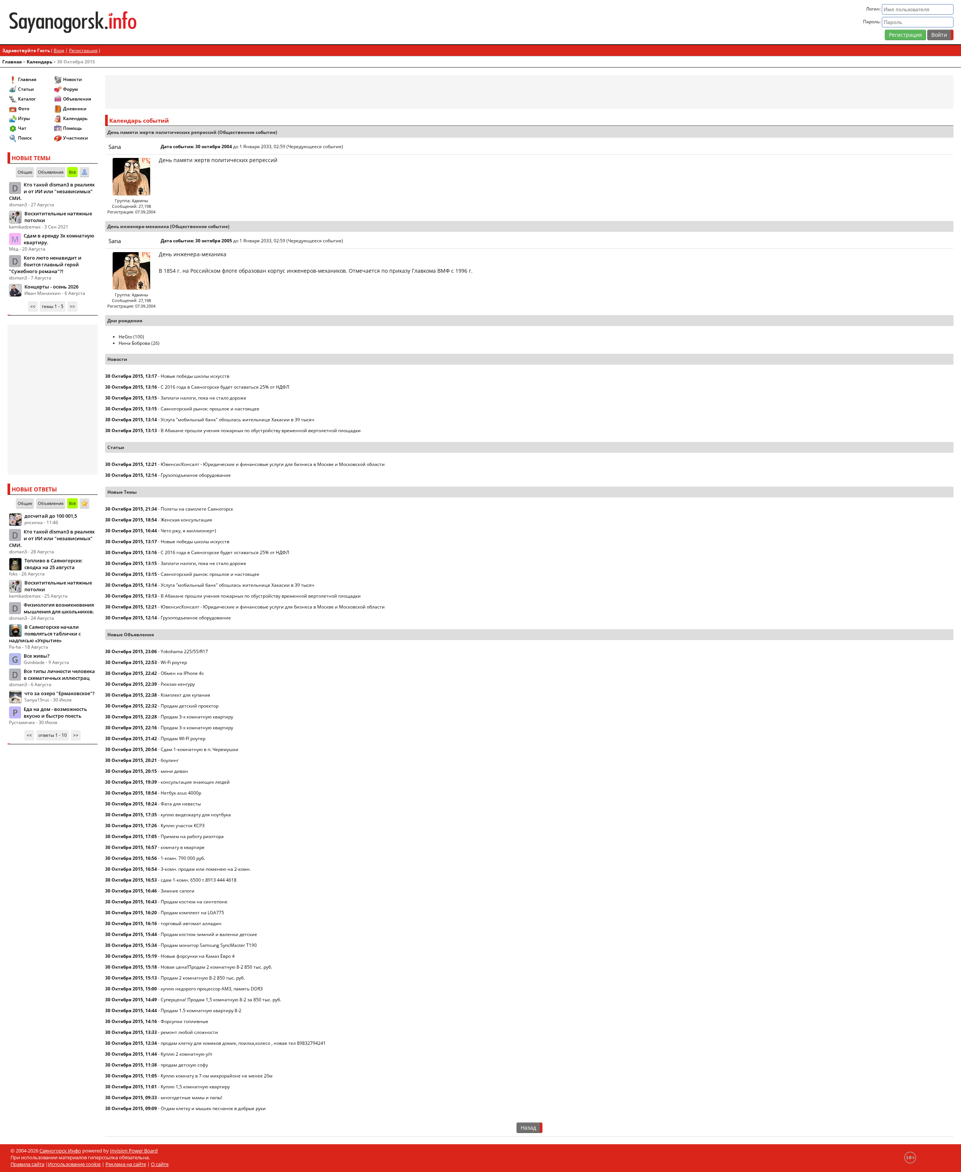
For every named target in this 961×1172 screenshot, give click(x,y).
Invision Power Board (134, 1150)
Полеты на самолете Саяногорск (197, 509)
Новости (72, 79)
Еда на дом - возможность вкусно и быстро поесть (55, 712)
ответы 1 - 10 (52, 735)
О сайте (160, 1164)
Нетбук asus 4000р (181, 793)
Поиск (25, 138)
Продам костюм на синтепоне (194, 902)
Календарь (39, 62)
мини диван (174, 771)
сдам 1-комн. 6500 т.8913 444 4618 (198, 880)
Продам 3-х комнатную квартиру (197, 717)
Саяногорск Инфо (60, 1150)
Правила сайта (27, 1164)
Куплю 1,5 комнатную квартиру (195, 1086)
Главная (12, 62)
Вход (59, 50)
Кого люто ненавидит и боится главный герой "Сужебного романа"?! (45, 264)
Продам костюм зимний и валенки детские (209, 934)
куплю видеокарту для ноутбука (196, 814)
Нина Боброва (134, 343)
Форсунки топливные (184, 1021)
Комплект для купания (185, 695)
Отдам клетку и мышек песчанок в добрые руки (213, 1108)
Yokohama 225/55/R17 (184, 651)
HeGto (125, 337)
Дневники (74, 108)
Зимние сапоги (177, 891)
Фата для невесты (181, 804)
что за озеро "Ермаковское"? (59, 693)
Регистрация (905, 34)
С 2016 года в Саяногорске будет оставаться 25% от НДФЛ (225, 387)
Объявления (77, 99)
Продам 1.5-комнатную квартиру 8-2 (201, 1010)
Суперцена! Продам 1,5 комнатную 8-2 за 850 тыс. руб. (221, 999)
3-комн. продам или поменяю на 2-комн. (206, 869)
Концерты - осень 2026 (51, 286)
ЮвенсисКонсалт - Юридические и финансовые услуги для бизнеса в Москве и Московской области (273, 464)
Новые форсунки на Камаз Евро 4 (198, 956)
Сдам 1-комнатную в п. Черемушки (199, 749)
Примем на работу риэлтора (192, 836)
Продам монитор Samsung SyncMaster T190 (209, 945)
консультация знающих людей (195, 782)
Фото (23, 108)
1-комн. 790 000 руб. (183, 858)
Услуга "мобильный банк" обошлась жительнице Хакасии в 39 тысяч (237, 419)
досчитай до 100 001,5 (50, 515)
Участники (75, 138)
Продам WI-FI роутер (183, 738)
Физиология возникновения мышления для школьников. (59, 608)
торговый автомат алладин (191, 923)
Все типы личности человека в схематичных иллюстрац (59, 674)
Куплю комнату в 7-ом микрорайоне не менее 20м (217, 1076)
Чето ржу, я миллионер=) (188, 530)
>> (72, 306)
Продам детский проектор (189, 706)
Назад (528, 1127)
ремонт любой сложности (189, 1032)
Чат (22, 128)
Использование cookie (74, 1164)
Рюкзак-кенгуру (178, 684)
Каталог (27, 99)
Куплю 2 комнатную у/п (186, 1054)
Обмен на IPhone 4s (182, 673)
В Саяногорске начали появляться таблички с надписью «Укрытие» (45, 634)
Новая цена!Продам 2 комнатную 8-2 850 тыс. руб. (216, 967)
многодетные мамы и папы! (191, 1097)
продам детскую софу (184, 1065)
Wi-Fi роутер (174, 662)
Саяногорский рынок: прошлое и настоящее (210, 409)
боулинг (170, 760)
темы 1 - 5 (52, 306)
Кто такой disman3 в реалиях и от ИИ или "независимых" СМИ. (52, 191)
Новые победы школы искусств (195, 376)
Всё (72, 172)
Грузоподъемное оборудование (196, 475)
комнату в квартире (183, 847)
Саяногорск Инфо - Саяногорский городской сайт (164, 22)
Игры (24, 118)
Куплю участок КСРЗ (183, 825)
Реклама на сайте (125, 1164)
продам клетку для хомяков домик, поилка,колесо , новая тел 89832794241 (243, 1043)
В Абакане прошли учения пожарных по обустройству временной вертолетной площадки (261, 430)
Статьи (26, 89)
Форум (70, 89)
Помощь (72, 128)
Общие (25, 172)
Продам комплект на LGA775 (192, 912)
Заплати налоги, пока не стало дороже (203, 398)
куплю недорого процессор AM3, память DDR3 (212, 989)
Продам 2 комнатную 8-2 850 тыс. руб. (203, 978)
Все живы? (37, 655)
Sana (114, 146)
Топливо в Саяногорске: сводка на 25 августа (53, 564)
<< (32, 306)
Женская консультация (186, 520)
